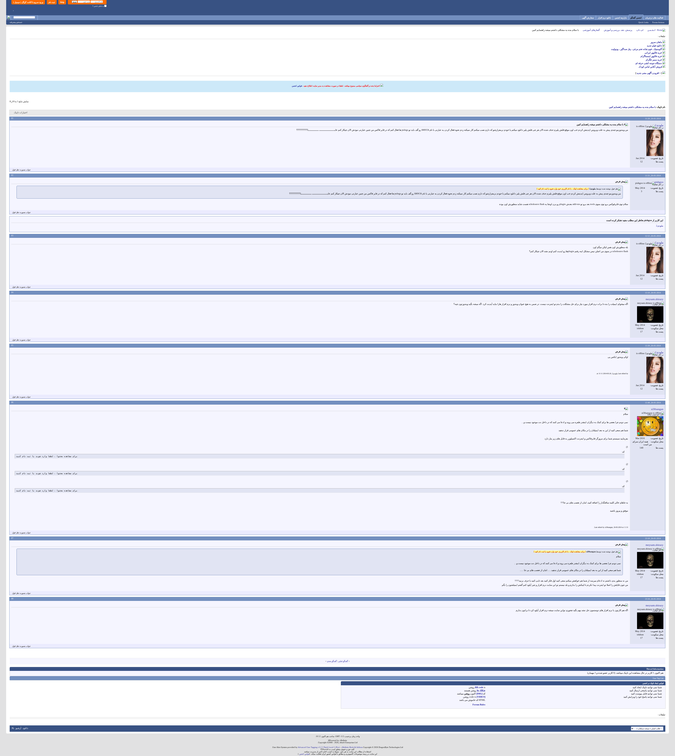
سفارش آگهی (588, 18)
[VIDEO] (481, 696)
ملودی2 (659, 225)
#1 (12, 118)
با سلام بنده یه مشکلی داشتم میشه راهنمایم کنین (632, 107)
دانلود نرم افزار (604, 18)
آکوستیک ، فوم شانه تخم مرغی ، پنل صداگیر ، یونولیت (636, 49)
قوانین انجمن (297, 86)
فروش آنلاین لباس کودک (650, 66)
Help (62, 2)
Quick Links (643, 22)
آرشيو (18, 728)
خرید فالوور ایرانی (653, 52)
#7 (12, 538)
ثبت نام (52, 2)
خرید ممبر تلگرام (654, 59)
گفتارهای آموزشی (591, 30)
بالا (13, 728)
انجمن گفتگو (636, 18)
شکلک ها (481, 690)
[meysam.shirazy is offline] (650, 314)
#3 (12, 235)
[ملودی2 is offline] (654, 143)
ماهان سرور (656, 42)
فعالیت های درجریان (654, 18)
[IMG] (479, 693)
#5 (12, 345)
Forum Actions (658, 22)
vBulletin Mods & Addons (352, 747)
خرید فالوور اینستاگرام (651, 56)
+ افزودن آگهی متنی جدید (649, 73)
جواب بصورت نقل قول (21, 170)
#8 (12, 599)
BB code (479, 687)
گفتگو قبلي (343, 661)
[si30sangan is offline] (650, 426)
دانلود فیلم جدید (654, 45)
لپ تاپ (639, 30)
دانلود (25, 728)
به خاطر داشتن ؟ (98, 6)
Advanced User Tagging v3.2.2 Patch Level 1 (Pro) (319, 747)
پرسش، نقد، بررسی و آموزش (618, 30)
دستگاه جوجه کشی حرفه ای (648, 63)
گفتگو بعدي (332, 661)
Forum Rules (478, 704)
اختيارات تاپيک (20, 112)
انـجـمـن (651, 30)
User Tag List (658, 678)
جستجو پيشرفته (16, 22)
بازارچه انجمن (621, 18)
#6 (12, 402)
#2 (12, 175)
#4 (12, 292)
